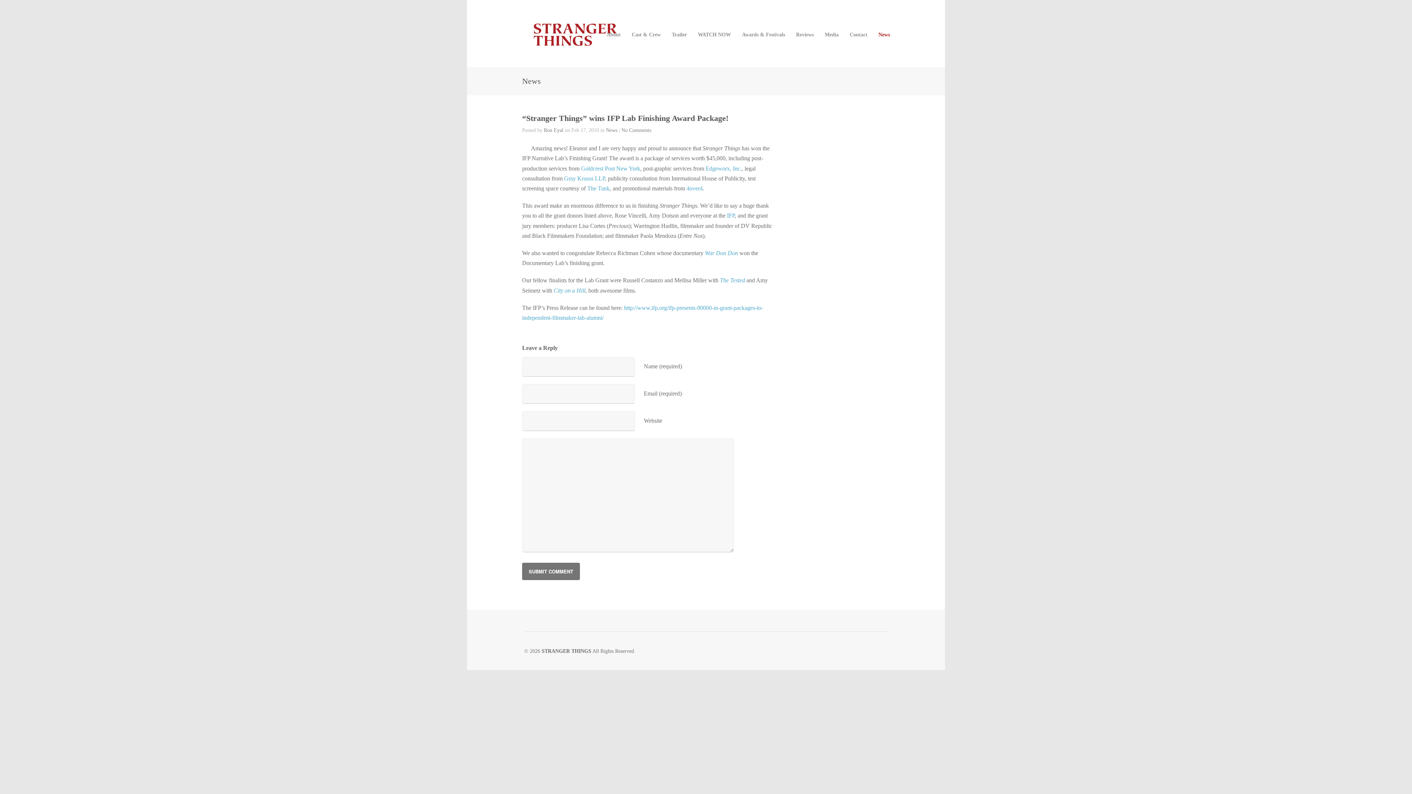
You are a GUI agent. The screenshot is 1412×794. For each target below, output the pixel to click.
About (614, 34)
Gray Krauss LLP (584, 178)
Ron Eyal (553, 130)
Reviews (805, 34)
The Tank (598, 188)
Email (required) (663, 393)
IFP (731, 215)
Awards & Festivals (763, 34)
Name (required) (663, 366)
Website (653, 421)
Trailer (679, 34)
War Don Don (721, 253)
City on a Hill (569, 290)
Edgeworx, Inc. (724, 168)
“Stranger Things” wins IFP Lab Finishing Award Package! (625, 118)
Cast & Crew (646, 34)
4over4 (695, 188)
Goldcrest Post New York (610, 168)
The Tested (732, 280)
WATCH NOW (714, 34)
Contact (858, 34)
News (884, 34)
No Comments (636, 130)
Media (832, 34)
